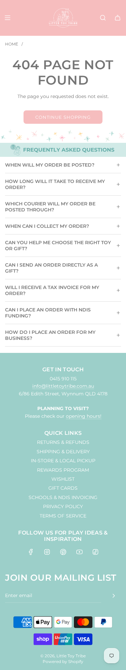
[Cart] (117, 17)
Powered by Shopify (63, 661)
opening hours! (83, 416)
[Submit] (113, 595)
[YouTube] (79, 552)
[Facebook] (31, 552)
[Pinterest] (63, 552)
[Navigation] (7, 17)
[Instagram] (47, 552)
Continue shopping (63, 117)
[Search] (102, 17)
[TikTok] (95, 552)
